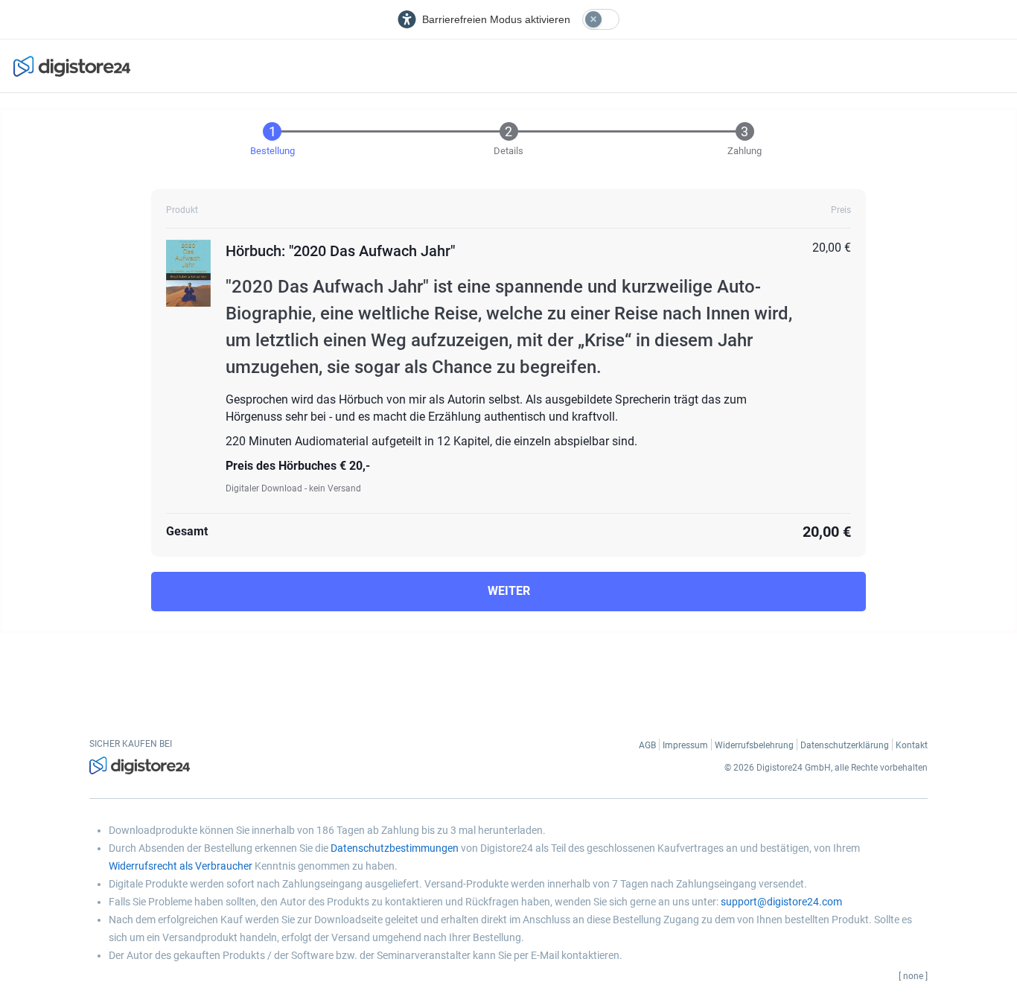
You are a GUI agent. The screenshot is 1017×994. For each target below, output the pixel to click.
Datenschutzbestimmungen (395, 848)
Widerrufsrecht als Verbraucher (180, 866)
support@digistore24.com (781, 902)
